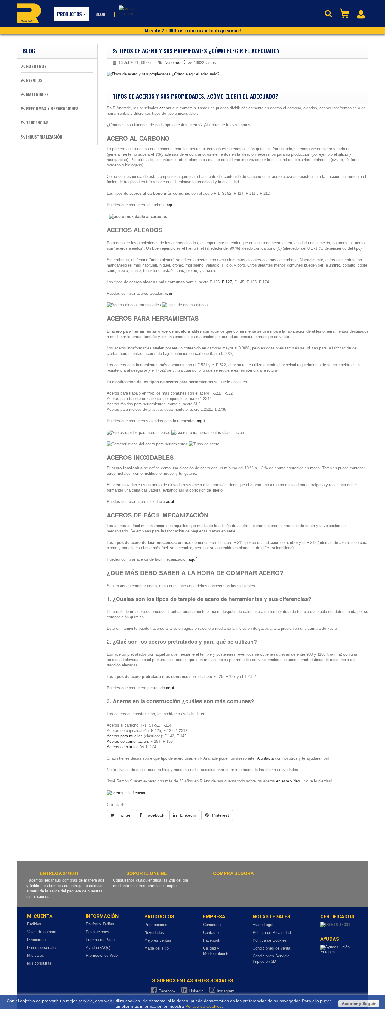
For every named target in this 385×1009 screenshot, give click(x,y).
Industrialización (44, 136)
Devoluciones (97, 932)
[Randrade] (29, 13)
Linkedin (187, 815)
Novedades (154, 932)
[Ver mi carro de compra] (345, 13)
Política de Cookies (270, 940)
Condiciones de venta (271, 948)
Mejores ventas (157, 940)
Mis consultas (39, 963)
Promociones (155, 924)
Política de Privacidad (272, 932)
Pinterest (220, 815)
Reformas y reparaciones (52, 108)
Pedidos (34, 924)
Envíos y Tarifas (100, 924)
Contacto (211, 932)
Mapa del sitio (156, 948)
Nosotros (36, 66)
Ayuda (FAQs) (98, 947)
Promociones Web (102, 955)
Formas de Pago (100, 939)
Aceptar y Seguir (359, 1003)
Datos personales (42, 947)
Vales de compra (41, 932)
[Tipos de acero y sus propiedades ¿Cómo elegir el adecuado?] (237, 74)
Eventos (34, 80)
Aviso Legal (263, 924)
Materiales (37, 94)
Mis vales (35, 955)
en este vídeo (287, 781)
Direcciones (37, 939)
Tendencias (37, 122)
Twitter (124, 815)
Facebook (154, 815)
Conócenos (213, 924)
